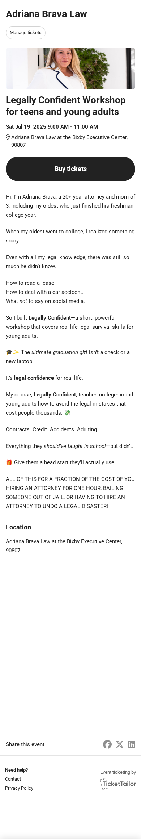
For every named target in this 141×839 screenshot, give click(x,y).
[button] (18, 779)
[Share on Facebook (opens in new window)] (107, 744)
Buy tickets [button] (71, 169)
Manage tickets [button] (26, 32)
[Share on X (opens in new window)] (119, 744)
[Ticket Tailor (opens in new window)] (118, 783)
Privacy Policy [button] (19, 788)
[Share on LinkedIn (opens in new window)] (131, 744)
